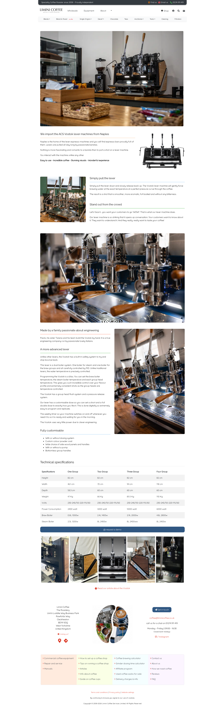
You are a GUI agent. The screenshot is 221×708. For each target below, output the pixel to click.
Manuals (48, 668)
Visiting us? (63, 634)
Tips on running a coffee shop (94, 663)
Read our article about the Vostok (113, 588)
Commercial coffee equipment (59, 658)
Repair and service (53, 663)
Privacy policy (114, 692)
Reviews (155, 674)
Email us (164, 2)
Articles (83, 668)
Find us (153, 2)
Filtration (178, 19)
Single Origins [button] (85, 19)
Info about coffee (88, 674)
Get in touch (163, 609)
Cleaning (165, 19)
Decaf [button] (100, 19)
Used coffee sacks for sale (128, 674)
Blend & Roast (64, 19)
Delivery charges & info (126, 679)
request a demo (113, 529)
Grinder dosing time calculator (130, 663)
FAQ (153, 679)
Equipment (89, 10)
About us (155, 663)
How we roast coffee (161, 668)
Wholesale (72, 10)
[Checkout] (184, 11)
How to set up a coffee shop (93, 658)
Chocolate (114, 19)
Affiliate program (123, 668)
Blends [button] (46, 19)
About (103, 10)
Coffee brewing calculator (128, 658)
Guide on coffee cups (90, 679)
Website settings (128, 692)
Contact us (156, 658)
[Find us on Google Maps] (66, 641)
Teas (126, 19)
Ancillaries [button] (138, 19)
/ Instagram (163, 636)
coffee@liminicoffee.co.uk (162, 618)
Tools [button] (152, 19)
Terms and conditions (99, 692)
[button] (111, 11)
